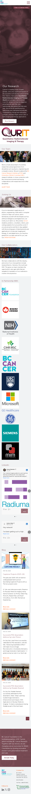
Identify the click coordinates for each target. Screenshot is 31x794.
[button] (1, 490)
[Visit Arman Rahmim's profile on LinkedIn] (5, 470)
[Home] (7, 772)
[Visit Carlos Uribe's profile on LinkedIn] (5, 524)
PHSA (21, 173)
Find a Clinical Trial (22, 7)
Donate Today (9, 758)
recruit (25, 221)
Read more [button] (6, 478)
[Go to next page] (27, 718)
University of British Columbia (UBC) (13, 175)
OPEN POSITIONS (10, 237)
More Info (6, 607)
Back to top (26, 791)
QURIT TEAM (6, 187)
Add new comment (9, 609)
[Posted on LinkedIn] (27, 470)
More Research (9, 121)
